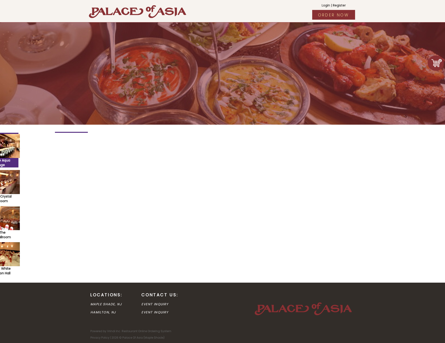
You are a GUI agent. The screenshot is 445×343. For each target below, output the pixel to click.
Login (326, 5)
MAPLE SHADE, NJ (106, 304)
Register (339, 5)
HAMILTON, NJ (103, 312)
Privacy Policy (99, 338)
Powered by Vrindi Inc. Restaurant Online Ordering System (130, 331)
